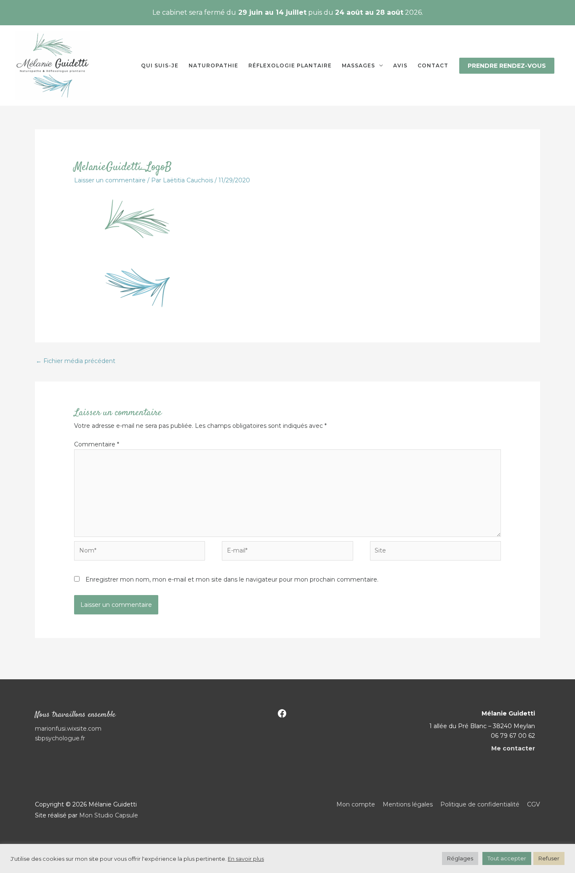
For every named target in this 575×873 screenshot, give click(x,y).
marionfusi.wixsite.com (68, 728)
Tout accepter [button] (506, 858)
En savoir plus (246, 858)
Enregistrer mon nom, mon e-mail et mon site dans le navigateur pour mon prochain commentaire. (231, 579)
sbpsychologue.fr (60, 738)
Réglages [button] (460, 858)
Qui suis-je (159, 65)
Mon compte (355, 804)
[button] (506, 66)
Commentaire (96, 444)
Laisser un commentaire (110, 180)
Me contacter (513, 748)
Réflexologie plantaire (290, 65)
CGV (533, 804)
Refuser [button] (548, 858)
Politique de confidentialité (479, 804)
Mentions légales (408, 804)
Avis (400, 65)
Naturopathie (213, 65)
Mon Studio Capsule (108, 815)
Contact (433, 65)
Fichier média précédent (75, 361)
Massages (358, 65)
